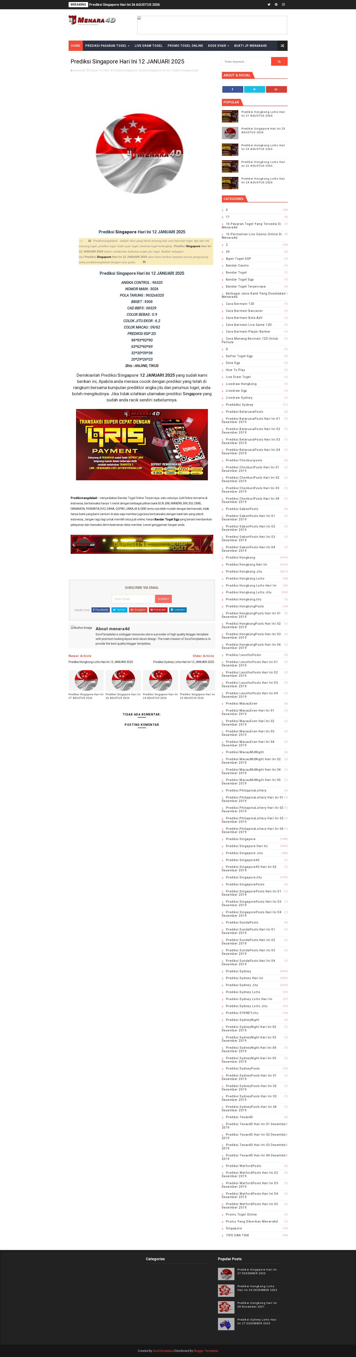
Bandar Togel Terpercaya (246, 286)
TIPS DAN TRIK (237, 1235)
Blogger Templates (206, 1350)
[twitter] (269, 4)
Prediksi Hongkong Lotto (245, 578)
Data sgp (233, 363)
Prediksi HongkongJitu (244, 599)
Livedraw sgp (236, 390)
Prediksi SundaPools (242, 922)
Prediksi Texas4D (239, 1117)
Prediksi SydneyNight (243, 1020)
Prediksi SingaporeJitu (184, 70)
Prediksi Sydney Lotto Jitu (247, 1006)
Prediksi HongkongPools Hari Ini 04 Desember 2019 (251, 646)
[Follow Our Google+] (276, 89)
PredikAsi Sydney (240, 404)
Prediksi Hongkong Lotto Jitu (249, 592)
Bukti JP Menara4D (250, 45)
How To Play (235, 370)
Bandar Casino (237, 265)
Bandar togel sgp (240, 279)
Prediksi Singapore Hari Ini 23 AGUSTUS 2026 (197, 696)
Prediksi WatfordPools (243, 1166)
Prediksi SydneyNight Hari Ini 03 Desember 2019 (249, 1039)
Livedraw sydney (239, 397)
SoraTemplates (163, 1350)
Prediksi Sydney (238, 971)
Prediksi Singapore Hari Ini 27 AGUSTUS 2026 (86, 696)
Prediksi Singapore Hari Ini (154, 70)
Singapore (126, 231)
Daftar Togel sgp (239, 356)
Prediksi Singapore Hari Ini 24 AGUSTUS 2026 (160, 696)
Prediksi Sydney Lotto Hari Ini (249, 999)
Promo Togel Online (185, 45)
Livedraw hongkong (241, 384)
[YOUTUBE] (255, 4)
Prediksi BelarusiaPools (244, 411)
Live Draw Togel (149, 45)
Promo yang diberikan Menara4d (252, 1221)
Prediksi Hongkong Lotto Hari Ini (251, 585)
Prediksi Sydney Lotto (243, 992)
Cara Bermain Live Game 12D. (249, 324)
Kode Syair (217, 45)
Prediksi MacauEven (242, 703)
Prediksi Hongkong (240, 557)
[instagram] (283, 4)
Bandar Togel (236, 272)
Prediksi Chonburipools (244, 460)
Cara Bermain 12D (240, 303)
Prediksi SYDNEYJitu (242, 1013)
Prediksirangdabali (84, 498)
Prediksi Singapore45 (243, 860)
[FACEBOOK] (262, 4)
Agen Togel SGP (238, 258)
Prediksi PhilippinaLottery (246, 790)
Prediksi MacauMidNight (245, 752)
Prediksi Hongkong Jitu (244, 571)
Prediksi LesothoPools (243, 655)
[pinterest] (276, 4)
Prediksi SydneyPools (243, 1068)
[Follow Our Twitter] (254, 89)
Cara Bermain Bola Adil (244, 317)
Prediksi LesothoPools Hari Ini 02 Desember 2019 (250, 674)
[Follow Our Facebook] (232, 89)
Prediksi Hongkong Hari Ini (246, 564)
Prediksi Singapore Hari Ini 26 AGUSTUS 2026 (123, 696)
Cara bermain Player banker (248, 331)
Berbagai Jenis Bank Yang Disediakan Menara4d (254, 295)
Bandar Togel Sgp (167, 519)
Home (75, 45)
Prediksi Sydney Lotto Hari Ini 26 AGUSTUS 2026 (126, 5)
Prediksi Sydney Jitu (242, 985)
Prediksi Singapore (126, 70)
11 (228, 217)
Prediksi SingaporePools (245, 884)
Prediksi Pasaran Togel (106, 45)
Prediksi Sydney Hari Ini (244, 978)
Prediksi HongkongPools (245, 606)
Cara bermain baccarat (244, 310)
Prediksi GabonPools (242, 509)
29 (228, 251)
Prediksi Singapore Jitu (244, 853)
